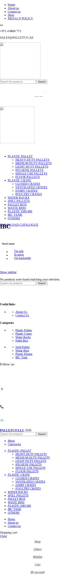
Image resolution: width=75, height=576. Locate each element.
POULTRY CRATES (28, 194)
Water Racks (23, 337)
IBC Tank (21, 357)
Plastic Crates (23, 333)
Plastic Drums (23, 354)
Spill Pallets (22, 347)
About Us (21, 312)
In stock (19, 254)
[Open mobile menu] (37, 103)
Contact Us (22, 315)
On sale (18, 251)
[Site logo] (20, 78)
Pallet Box (21, 340)
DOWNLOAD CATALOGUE (19, 224)
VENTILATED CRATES (31, 187)
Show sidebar (8, 272)
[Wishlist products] (37, 87)
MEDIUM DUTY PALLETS (33, 163)
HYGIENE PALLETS (29, 170)
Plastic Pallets (23, 330)
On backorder (22, 258)
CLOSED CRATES (27, 183)
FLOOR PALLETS (27, 177)
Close (3, 536)
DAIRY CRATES (26, 190)
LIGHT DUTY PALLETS (31, 166)
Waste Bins (22, 350)
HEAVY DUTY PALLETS (32, 159)
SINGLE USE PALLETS (31, 173)
